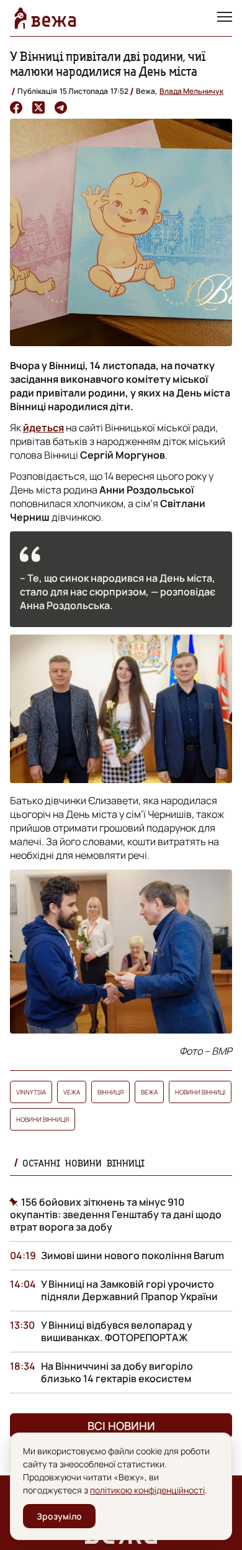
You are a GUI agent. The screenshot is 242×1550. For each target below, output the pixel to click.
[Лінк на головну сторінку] (45, 18)
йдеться (43, 427)
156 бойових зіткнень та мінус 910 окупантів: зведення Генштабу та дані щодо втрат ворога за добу (116, 1214)
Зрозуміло (59, 1516)
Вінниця (110, 1092)
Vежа (71, 1092)
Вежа (149, 1092)
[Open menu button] (224, 18)
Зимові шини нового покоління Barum (132, 1255)
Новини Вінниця (42, 1119)
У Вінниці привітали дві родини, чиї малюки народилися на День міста (107, 63)
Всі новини (121, 1425)
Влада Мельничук (191, 91)
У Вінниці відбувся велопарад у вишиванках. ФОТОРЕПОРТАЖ (116, 1331)
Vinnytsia (31, 1092)
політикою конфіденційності (147, 1490)
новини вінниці (200, 1092)
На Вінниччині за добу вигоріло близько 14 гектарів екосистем (117, 1372)
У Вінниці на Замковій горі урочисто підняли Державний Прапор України (129, 1290)
